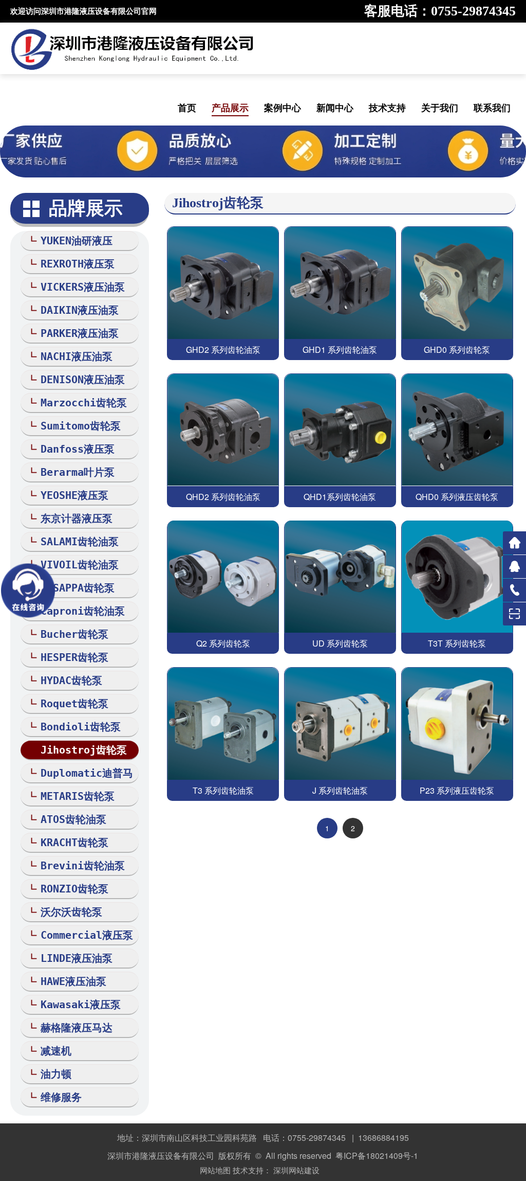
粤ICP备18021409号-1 (376, 1155)
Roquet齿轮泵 (74, 703)
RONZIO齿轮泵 (74, 889)
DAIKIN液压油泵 (80, 310)
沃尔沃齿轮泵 (71, 912)
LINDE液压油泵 (76, 958)
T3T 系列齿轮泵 (457, 643)
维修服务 (61, 1097)
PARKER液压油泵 (80, 333)
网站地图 (215, 1170)
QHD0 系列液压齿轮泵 (457, 497)
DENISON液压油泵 (83, 379)
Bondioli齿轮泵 (81, 727)
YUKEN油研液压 (76, 241)
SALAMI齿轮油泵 (80, 541)
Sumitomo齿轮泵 (81, 426)
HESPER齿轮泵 (74, 657)
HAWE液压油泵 (73, 981)
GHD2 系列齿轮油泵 (223, 349)
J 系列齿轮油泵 (340, 790)
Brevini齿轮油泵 (83, 866)
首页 (187, 107)
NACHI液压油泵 (76, 356)
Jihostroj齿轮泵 (84, 750)
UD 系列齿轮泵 (340, 643)
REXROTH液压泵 (78, 264)
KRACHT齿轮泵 (74, 842)
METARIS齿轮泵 (78, 796)
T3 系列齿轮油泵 (223, 790)
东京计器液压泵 (76, 518)
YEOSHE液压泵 (74, 495)
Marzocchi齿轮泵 (84, 403)
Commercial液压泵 (87, 935)
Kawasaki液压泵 (81, 1004)
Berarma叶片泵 (78, 472)
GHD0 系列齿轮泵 (457, 349)
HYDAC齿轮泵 (71, 680)
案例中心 (282, 107)
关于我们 (439, 107)
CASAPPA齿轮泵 (78, 588)
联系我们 (492, 107)
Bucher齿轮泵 (74, 634)
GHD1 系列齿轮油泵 (340, 349)
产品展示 (230, 107)
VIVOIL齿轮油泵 (80, 565)
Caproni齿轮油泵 (83, 611)
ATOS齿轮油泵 (73, 819)
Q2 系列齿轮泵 (223, 643)
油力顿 (56, 1074)
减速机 (56, 1051)
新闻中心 (334, 107)
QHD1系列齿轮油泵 (340, 497)
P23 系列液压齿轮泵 (457, 790)
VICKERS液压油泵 (83, 287)
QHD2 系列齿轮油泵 (223, 497)
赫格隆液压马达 (76, 1028)
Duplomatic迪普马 (87, 773)
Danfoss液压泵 (78, 449)
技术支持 (387, 107)
